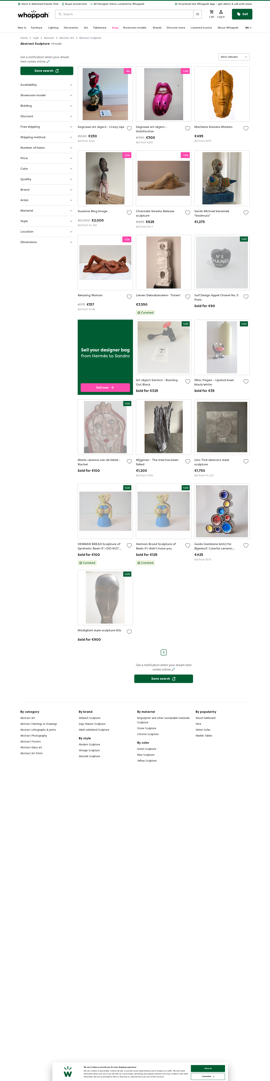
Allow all (208, 1068)
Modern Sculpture (89, 744)
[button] (199, 4)
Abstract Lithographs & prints (38, 729)
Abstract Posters (30, 741)
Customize (206, 1076)
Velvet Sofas (203, 729)
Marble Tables (204, 735)
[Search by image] (197, 14)
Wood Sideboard (205, 718)
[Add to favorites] (129, 128)
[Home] (33, 14)
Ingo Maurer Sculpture (92, 724)
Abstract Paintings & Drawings (38, 724)
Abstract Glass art (31, 747)
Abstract (49, 38)
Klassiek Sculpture (89, 756)
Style (36, 38)
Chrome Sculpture (148, 734)
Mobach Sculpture (89, 718)
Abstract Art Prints (31, 753)
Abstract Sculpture (90, 38)
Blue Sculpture (145, 754)
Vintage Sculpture (89, 750)
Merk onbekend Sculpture (94, 729)
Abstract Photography (33, 735)
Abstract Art (66, 38)
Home (24, 38)
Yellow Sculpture (147, 760)
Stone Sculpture (146, 728)
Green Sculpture (146, 749)
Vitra (198, 724)
